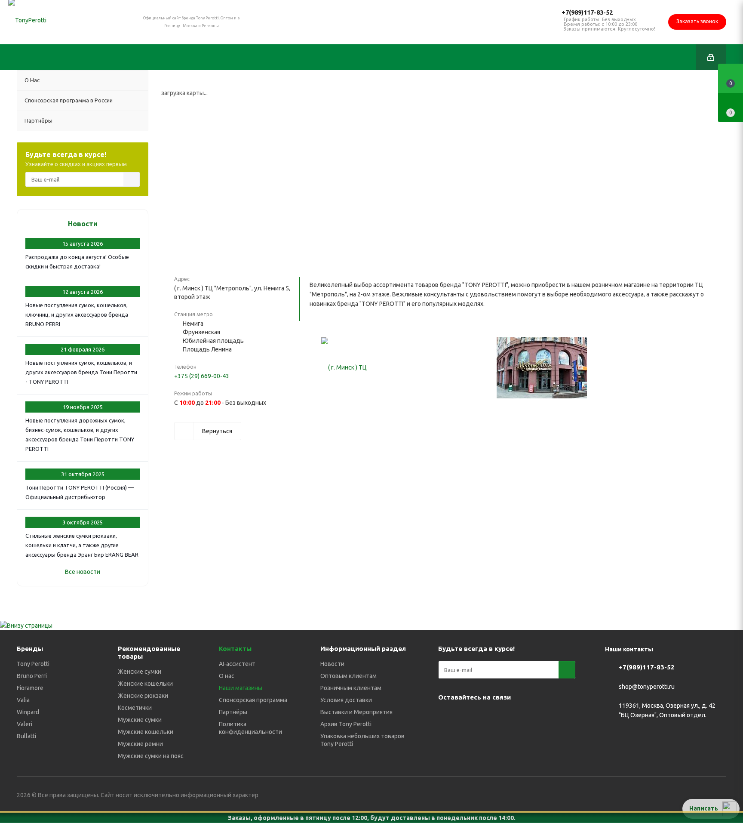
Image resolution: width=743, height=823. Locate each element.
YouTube (489, 717)
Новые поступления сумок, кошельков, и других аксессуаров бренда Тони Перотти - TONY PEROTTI (81, 372)
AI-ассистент (237, 663)
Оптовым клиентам (348, 675)
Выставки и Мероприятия (356, 712)
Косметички (135, 707)
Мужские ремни (140, 743)
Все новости (82, 571)
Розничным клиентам (350, 687)
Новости (83, 224)
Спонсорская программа (253, 700)
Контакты (235, 648)
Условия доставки (346, 700)
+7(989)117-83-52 (587, 12)
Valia (23, 700)
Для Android (468, 738)
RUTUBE (446, 738)
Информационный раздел (363, 648)
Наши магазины (240, 687)
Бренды (30, 648)
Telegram (468, 717)
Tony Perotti (33, 663)
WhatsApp (532, 717)
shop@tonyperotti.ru (647, 686)
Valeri (24, 724)
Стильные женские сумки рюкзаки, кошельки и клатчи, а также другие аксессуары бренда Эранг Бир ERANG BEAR (81, 545)
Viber (511, 717)
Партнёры (233, 712)
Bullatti (26, 736)
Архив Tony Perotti (346, 724)
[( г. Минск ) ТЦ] (344, 367)
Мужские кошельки (145, 731)
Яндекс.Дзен (554, 717)
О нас (226, 675)
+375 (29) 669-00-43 (201, 376)
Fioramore (30, 687)
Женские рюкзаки (143, 695)
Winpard (28, 712)
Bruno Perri (32, 675)
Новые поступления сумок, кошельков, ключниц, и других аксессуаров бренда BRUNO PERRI (76, 314)
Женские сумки (139, 671)
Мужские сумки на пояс (151, 755)
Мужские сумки (140, 719)
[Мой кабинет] (711, 57)
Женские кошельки (145, 683)
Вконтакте (446, 717)
